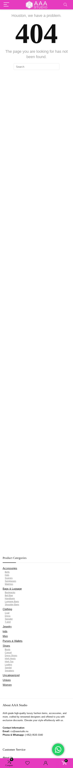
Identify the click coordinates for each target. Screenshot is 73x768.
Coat (7, 613)
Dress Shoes (11, 655)
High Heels (10, 658)
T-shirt (8, 622)
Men (5, 636)
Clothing (7, 609)
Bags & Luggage (12, 588)
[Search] (65, 4)
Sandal (8, 667)
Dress (7, 616)
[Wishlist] (27, 763)
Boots (7, 649)
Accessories (10, 568)
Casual (8, 652)
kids (5, 631)
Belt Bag (9, 595)
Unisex (7, 679)
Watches (9, 584)
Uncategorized (11, 675)
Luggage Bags (12, 601)
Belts (7, 572)
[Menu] (6, 4)
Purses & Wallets (13, 640)
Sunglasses (10, 581)
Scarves (9, 578)
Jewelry (7, 626)
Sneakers (9, 670)
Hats (7, 575)
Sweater (9, 619)
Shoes (6, 645)
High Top (9, 661)
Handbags (10, 598)
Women (7, 684)
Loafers (8, 664)
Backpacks (10, 592)
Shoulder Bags (12, 604)
